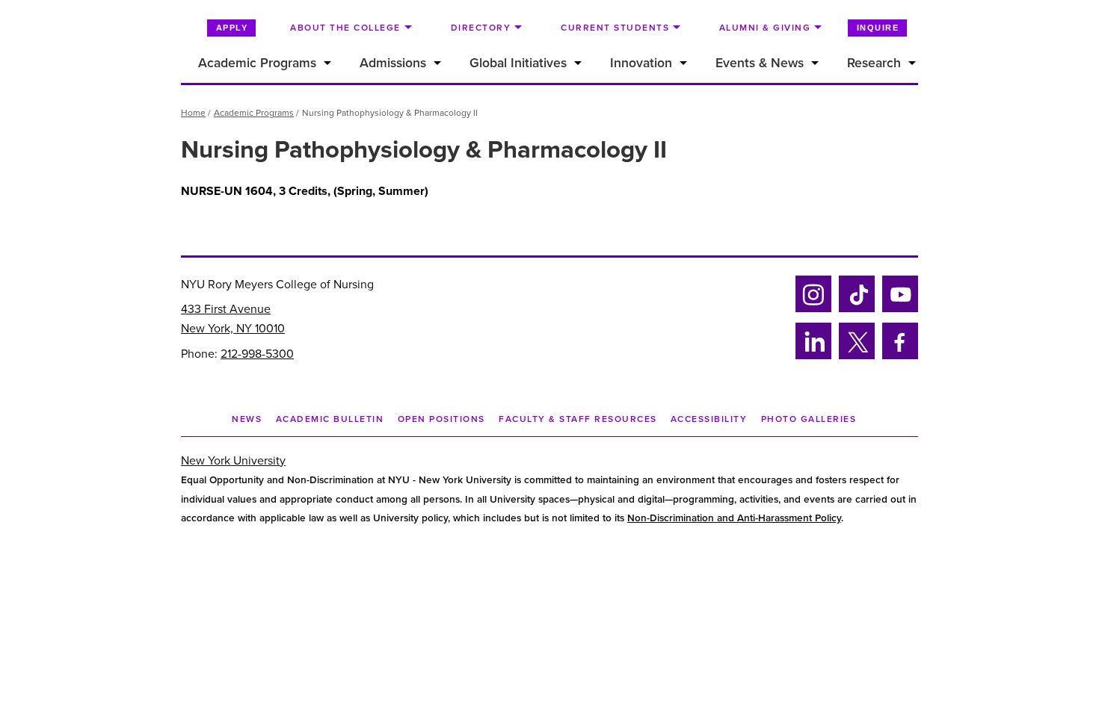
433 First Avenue (226, 309)
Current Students (615, 27)
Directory (481, 27)
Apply (232, 27)
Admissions (393, 63)
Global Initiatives (518, 63)
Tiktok (855, 309)
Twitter (856, 356)
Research (874, 63)
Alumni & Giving (765, 27)
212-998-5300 (257, 354)
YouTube (900, 309)
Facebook (895, 356)
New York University (233, 460)
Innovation (641, 63)
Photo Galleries (809, 419)
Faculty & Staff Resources (578, 419)
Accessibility (709, 419)
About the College (345, 27)
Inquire (878, 27)
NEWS (247, 419)
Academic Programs (257, 63)
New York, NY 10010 (233, 328)
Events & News (759, 63)
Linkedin (811, 356)
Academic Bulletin (330, 419)
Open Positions (441, 419)
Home (193, 113)
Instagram (811, 309)
